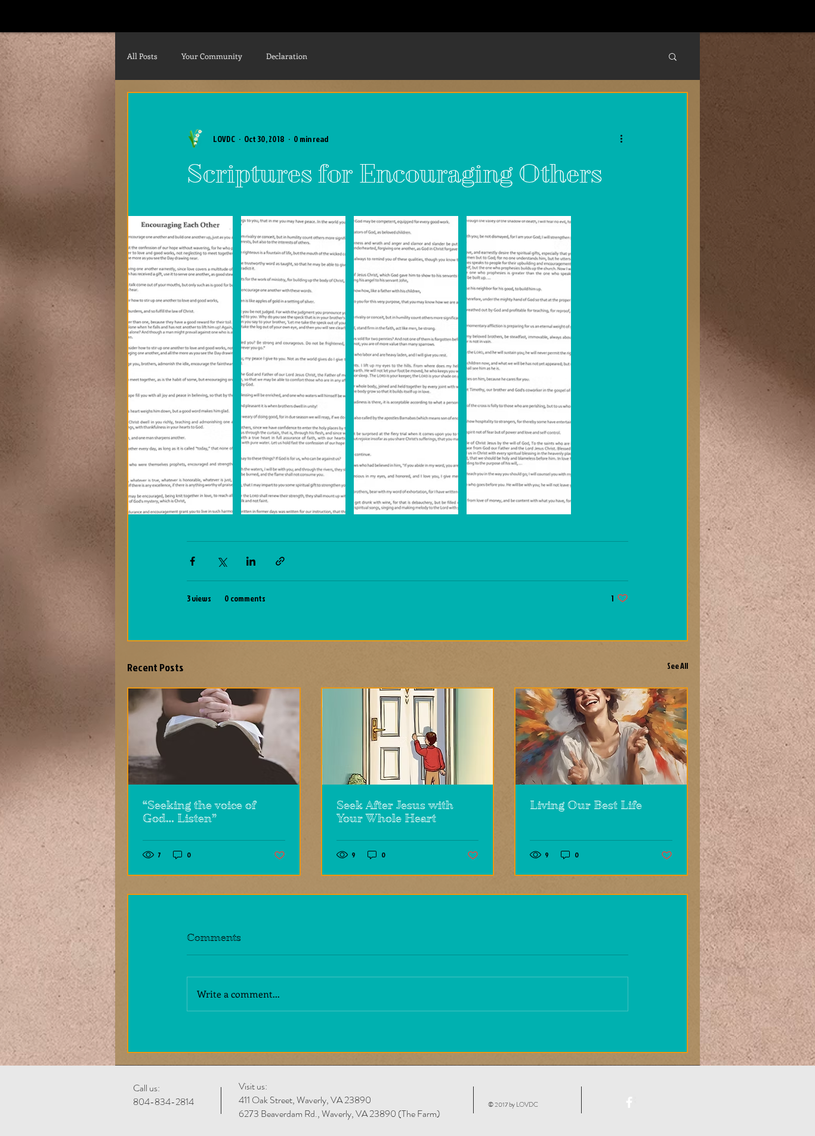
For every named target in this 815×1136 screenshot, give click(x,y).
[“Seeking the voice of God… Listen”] (214, 737)
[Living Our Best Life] (601, 737)
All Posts (142, 56)
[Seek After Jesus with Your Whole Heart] (407, 737)
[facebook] (629, 1102)
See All (677, 665)
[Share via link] (280, 561)
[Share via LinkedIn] (251, 561)
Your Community (211, 56)
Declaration (286, 56)
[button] (672, 56)
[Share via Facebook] (192, 561)
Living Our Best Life (586, 805)
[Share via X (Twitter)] (221, 561)
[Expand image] (180, 365)
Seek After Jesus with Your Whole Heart (395, 812)
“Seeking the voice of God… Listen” (199, 812)
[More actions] (621, 138)
